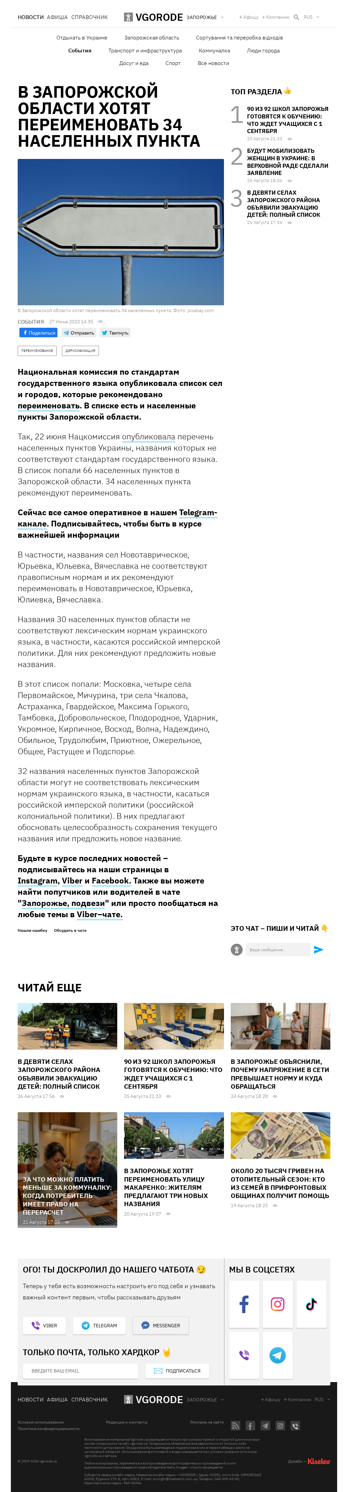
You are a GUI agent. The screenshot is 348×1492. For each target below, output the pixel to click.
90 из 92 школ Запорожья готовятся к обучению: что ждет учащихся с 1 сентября (288, 120)
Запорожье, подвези (63, 902)
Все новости (213, 63)
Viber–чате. (100, 914)
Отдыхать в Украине (81, 37)
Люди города (263, 50)
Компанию (278, 17)
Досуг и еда (134, 63)
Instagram (37, 880)
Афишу (251, 17)
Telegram (105, 1326)
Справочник (89, 17)
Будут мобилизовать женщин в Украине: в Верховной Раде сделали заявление (287, 162)
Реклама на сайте (207, 1422)
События (79, 50)
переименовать (49, 405)
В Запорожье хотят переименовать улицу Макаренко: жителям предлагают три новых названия (166, 1187)
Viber (72, 880)
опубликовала (148, 436)
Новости (31, 17)
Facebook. (111, 880)
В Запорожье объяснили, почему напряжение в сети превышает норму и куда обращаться (280, 1073)
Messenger (166, 1326)
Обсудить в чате (70, 930)
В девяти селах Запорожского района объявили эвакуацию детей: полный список (283, 203)
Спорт (173, 63)
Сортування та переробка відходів (239, 37)
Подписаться (183, 1371)
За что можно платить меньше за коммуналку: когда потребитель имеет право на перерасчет (67, 1195)
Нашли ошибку (32, 930)
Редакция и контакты (126, 1422)
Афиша (57, 17)
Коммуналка (214, 50)
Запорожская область (151, 37)
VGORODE (159, 1399)
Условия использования (41, 1422)
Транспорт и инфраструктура (145, 50)
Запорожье (202, 1399)
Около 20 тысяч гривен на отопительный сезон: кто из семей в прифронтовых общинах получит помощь (280, 1183)
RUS (308, 17)
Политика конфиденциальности (49, 1429)
